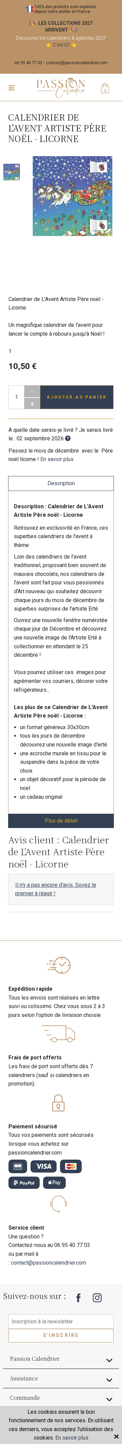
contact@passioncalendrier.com (77, 62)
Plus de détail (61, 820)
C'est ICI (61, 45)
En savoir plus (57, 459)
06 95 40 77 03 (28, 62)
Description (61, 483)
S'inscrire (61, 1335)
